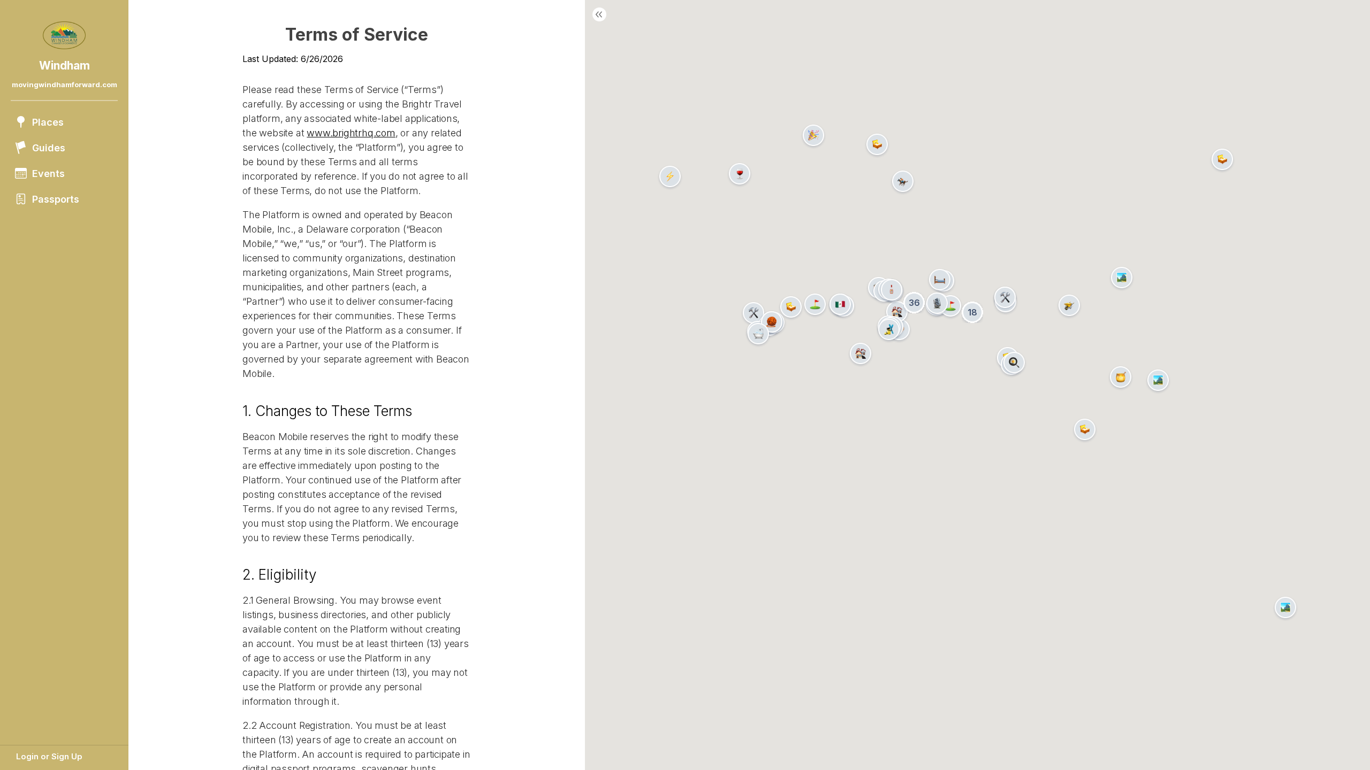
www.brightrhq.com (351, 132)
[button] (753, 313)
